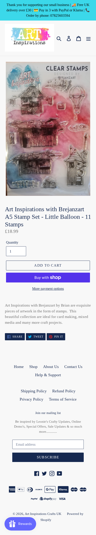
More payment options (48, 288)
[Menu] (88, 38)
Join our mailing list (48, 413)
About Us (51, 366)
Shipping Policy (34, 391)
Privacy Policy (31, 399)
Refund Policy (63, 391)
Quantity (12, 242)
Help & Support (48, 375)
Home (19, 366)
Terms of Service (63, 399)
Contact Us (73, 366)
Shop (33, 366)
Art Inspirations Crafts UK (43, 514)
